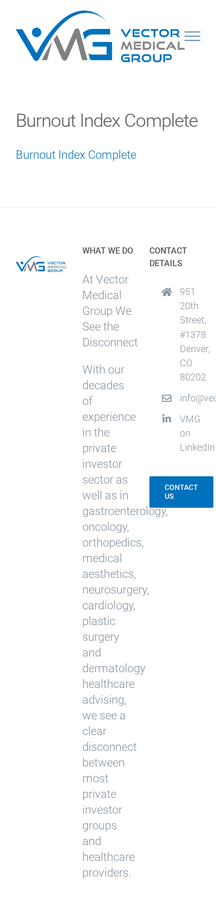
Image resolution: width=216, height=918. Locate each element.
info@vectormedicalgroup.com (190, 397)
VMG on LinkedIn (190, 433)
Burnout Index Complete (76, 154)
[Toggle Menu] (192, 36)
